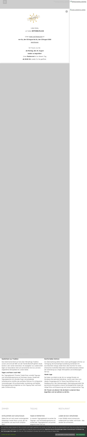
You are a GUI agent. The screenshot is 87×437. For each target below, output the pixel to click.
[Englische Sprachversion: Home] (78, 1)
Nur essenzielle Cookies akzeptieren (65, 434)
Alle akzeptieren (80, 434)
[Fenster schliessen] (67, 11)
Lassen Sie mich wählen (8, 434)
